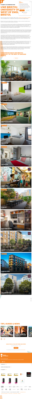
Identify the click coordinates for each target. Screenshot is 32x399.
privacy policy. (23, 349)
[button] (1, 339)
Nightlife (5, 331)
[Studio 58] (16, 199)
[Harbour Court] (16, 263)
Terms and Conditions (4, 393)
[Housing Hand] (18, 389)
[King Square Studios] (16, 113)
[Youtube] (2, 361)
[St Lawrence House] (16, 92)
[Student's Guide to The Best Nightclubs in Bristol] (21, 331)
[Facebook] (1, 361)
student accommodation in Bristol (24, 17)
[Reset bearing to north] (31, 300)
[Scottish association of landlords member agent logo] (22, 389)
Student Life (10, 331)
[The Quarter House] (16, 284)
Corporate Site (15, 393)
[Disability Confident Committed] (10, 386)
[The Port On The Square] (16, 241)
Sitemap (19, 393)
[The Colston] (16, 134)
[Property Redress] (25, 389)
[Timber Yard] (16, 177)
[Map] (16, 308)
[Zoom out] (31, 299)
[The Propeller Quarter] (16, 70)
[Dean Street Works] (16, 220)
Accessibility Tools (23, 392)
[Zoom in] (31, 298)
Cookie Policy (25, 13)
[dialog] (25, 8)
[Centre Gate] (16, 156)
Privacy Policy (10, 393)
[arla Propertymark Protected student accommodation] (14, 386)
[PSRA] (29, 389)
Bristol (2, 331)
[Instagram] (4, 361)
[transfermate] (14, 389)
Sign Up (16, 347)
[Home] (4, 1)
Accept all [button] (22, 10)
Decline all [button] (27, 10)
